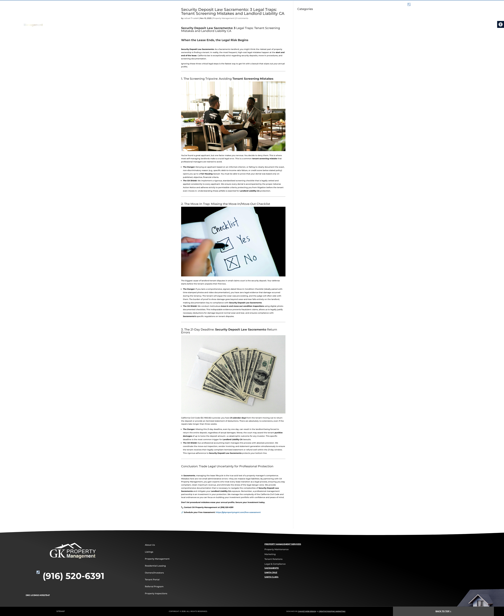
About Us (150, 545)
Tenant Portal (152, 579)
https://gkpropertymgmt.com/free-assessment (238, 512)
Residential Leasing (155, 566)
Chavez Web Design (307, 611)
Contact (423, 21)
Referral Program (366, 21)
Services (221, 21)
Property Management (157, 559)
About (180, 21)
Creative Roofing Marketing (332, 611)
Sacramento (271, 568)
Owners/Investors (154, 573)
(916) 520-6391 (444, 8)
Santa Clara (271, 577)
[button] (500, 24)
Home (147, 21)
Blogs (461, 21)
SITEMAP (60, 611)
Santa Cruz (270, 572)
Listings (149, 552)
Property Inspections (156, 593)
